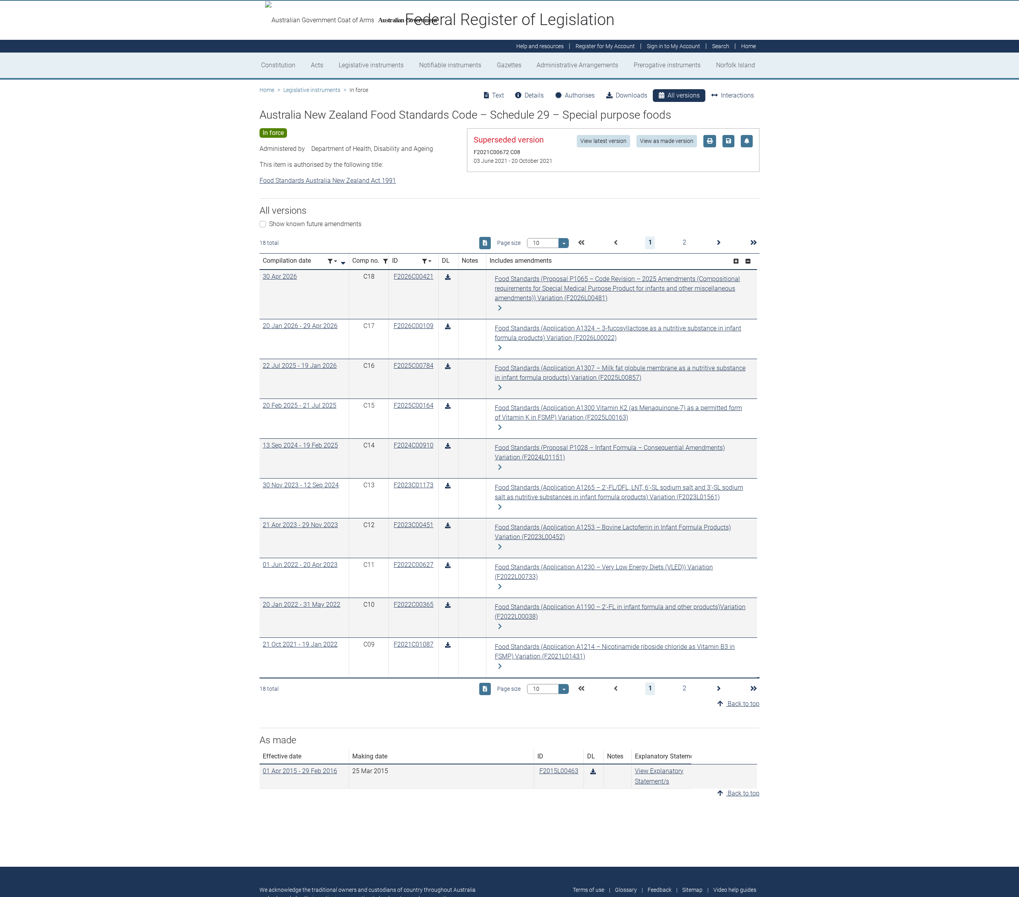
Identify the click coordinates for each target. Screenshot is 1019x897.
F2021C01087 (413, 644)
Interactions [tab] (737, 95)
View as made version (666, 141)
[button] (581, 242)
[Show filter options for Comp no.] (387, 261)
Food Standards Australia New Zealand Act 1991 (328, 180)
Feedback (660, 890)
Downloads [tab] (631, 95)
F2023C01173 (413, 485)
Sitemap (692, 890)
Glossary (626, 890)
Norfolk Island (735, 65)
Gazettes (509, 65)
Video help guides (734, 890)
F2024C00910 (413, 445)
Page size (509, 243)
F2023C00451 (413, 525)
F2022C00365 (413, 604)
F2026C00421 (413, 276)
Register (605, 46)
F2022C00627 (413, 565)
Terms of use (588, 890)
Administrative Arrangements (577, 65)
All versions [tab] (684, 95)
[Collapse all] (748, 261)
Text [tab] (498, 95)
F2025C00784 (413, 365)
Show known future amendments (315, 224)
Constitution (278, 65)
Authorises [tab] (580, 95)
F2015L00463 (558, 771)
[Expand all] (736, 261)
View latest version (603, 141)
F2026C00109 (413, 326)
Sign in (673, 46)
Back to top (742, 703)
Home (267, 90)
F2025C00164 (413, 405)
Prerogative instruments (667, 65)
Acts (317, 65)
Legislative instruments (371, 65)
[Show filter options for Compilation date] (332, 261)
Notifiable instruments (450, 65)
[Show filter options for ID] (426, 261)
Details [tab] (534, 95)
